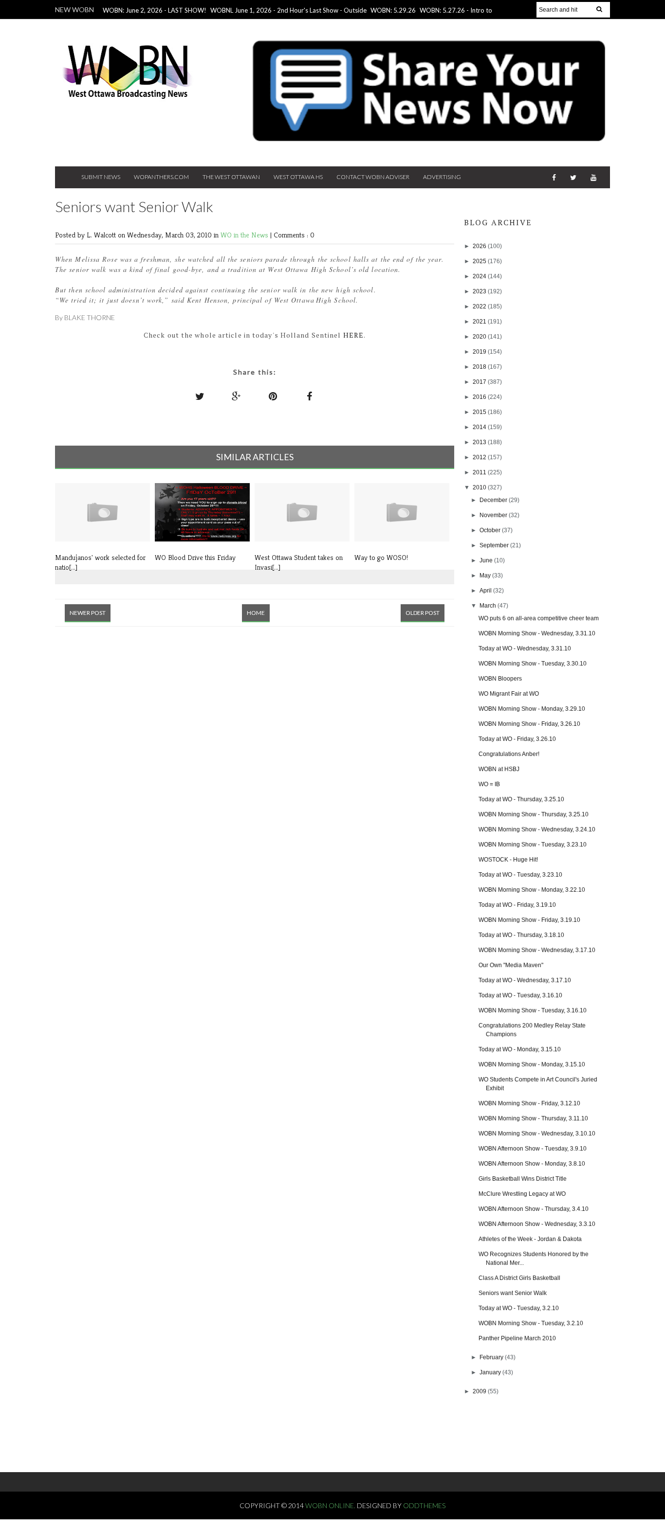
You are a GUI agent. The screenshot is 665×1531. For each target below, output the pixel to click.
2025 (480, 261)
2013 (480, 442)
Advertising (442, 176)
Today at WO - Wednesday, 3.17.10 (525, 980)
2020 (480, 336)
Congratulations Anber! (509, 754)
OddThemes (424, 1505)
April (486, 590)
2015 (480, 412)
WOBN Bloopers (500, 678)
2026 (480, 246)
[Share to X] (200, 396)
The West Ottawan (231, 176)
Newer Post (88, 612)
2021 (480, 321)
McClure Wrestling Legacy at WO (522, 1193)
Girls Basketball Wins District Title (523, 1178)
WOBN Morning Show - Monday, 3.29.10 (532, 708)
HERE (353, 335)
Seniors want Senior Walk (513, 1293)
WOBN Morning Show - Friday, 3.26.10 (529, 723)
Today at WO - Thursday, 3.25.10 (521, 799)
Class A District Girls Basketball (519, 1278)
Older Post (423, 612)
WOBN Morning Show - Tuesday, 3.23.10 (533, 844)
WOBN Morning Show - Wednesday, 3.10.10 (537, 1133)
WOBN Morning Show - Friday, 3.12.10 (529, 1103)
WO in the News (245, 234)
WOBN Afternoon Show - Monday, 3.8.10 (532, 1163)
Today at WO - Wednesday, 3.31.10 (525, 648)
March (489, 605)
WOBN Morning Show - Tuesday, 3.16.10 (533, 1010)
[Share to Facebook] (309, 396)
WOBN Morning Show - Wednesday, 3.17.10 (537, 950)
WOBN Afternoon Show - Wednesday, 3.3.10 (537, 1224)
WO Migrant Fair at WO (509, 693)
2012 (480, 457)
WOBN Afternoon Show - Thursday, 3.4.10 (534, 1209)
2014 (480, 427)
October (491, 530)
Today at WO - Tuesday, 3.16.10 (520, 995)
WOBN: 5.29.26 (393, 10)
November (494, 515)
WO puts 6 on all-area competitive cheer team (539, 618)
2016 (480, 397)
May (486, 575)
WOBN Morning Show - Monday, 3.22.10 (532, 889)
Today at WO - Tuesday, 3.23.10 (520, 874)
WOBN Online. (331, 1505)
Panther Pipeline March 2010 (517, 1338)
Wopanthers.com (161, 176)
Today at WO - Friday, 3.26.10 (517, 739)
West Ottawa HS (298, 176)
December (494, 500)
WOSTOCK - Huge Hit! (508, 859)
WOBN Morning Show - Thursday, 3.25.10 (534, 814)
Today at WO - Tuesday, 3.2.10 (519, 1308)
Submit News (100, 176)
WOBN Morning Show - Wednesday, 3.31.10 (537, 633)
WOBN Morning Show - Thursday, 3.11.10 (533, 1118)
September (495, 545)
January (491, 1372)
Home (256, 612)
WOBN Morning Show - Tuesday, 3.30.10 (533, 663)
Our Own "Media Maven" (511, 965)
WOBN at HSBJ (499, 769)
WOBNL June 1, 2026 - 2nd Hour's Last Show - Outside (288, 10)
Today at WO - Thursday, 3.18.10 (521, 935)
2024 (480, 276)
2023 (480, 291)
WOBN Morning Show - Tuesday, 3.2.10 (531, 1323)
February (492, 1357)
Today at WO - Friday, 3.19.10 (517, 904)
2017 (480, 381)
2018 (480, 366)
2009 (480, 1391)
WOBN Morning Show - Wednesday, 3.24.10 (537, 829)
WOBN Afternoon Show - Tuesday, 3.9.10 (533, 1148)
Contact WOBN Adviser (372, 176)
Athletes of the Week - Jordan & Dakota (530, 1239)
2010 (480, 487)
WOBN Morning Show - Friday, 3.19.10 (529, 920)
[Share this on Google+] (236, 396)
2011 (480, 472)
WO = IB (489, 784)
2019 (480, 351)
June (487, 560)
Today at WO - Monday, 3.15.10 (520, 1049)
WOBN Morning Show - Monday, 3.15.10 (532, 1064)
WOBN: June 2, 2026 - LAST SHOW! (154, 10)
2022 (480, 306)
